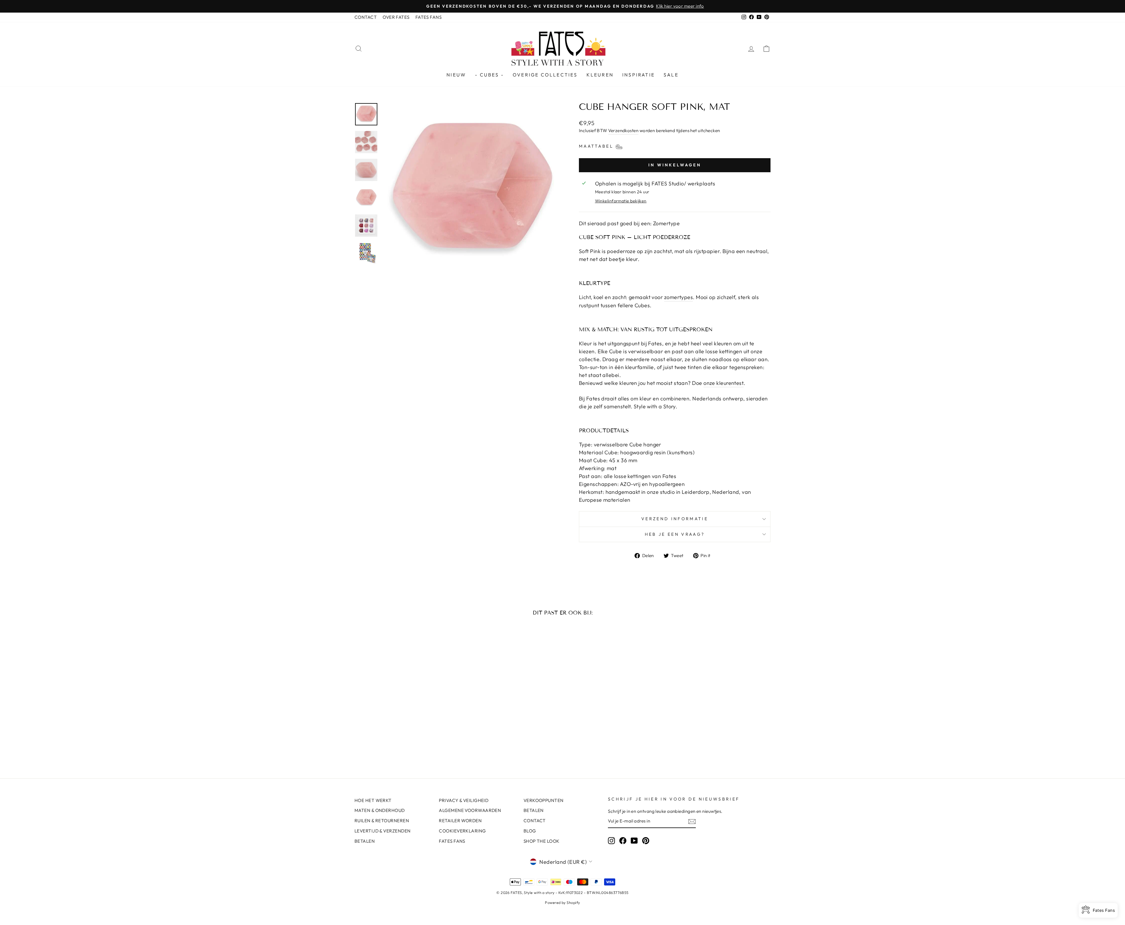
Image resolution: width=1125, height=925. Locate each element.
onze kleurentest (723, 383)
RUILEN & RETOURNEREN (381, 820)
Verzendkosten (623, 130)
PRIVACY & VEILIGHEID (463, 800)
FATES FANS (428, 17)
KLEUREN (600, 75)
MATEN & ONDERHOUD (379, 810)
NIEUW (456, 75)
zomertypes (678, 297)
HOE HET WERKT (373, 800)
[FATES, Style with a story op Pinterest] (645, 840)
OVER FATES (396, 17)
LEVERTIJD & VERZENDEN (382, 831)
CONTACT (365, 17)
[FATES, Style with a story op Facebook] (622, 840)
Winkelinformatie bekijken (621, 201)
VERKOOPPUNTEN (544, 800)
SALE (671, 75)
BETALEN (364, 841)
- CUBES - (489, 75)
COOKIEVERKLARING (462, 831)
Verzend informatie (674, 518)
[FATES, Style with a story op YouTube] (634, 840)
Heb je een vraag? (675, 534)
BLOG (530, 831)
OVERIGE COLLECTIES (545, 75)
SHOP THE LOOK (542, 841)
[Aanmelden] (692, 821)
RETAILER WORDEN (460, 820)
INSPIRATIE (638, 75)
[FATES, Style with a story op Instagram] (611, 840)
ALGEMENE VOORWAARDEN (470, 810)
